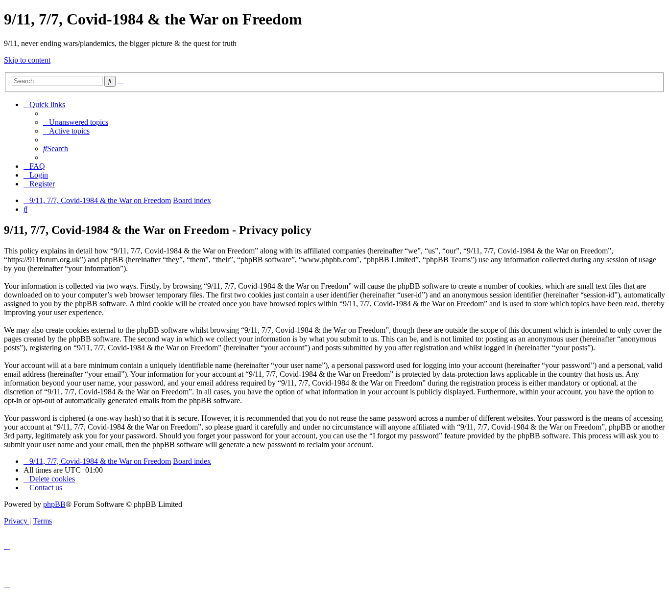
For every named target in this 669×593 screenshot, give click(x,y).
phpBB (54, 504)
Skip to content (27, 60)
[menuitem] (75, 122)
